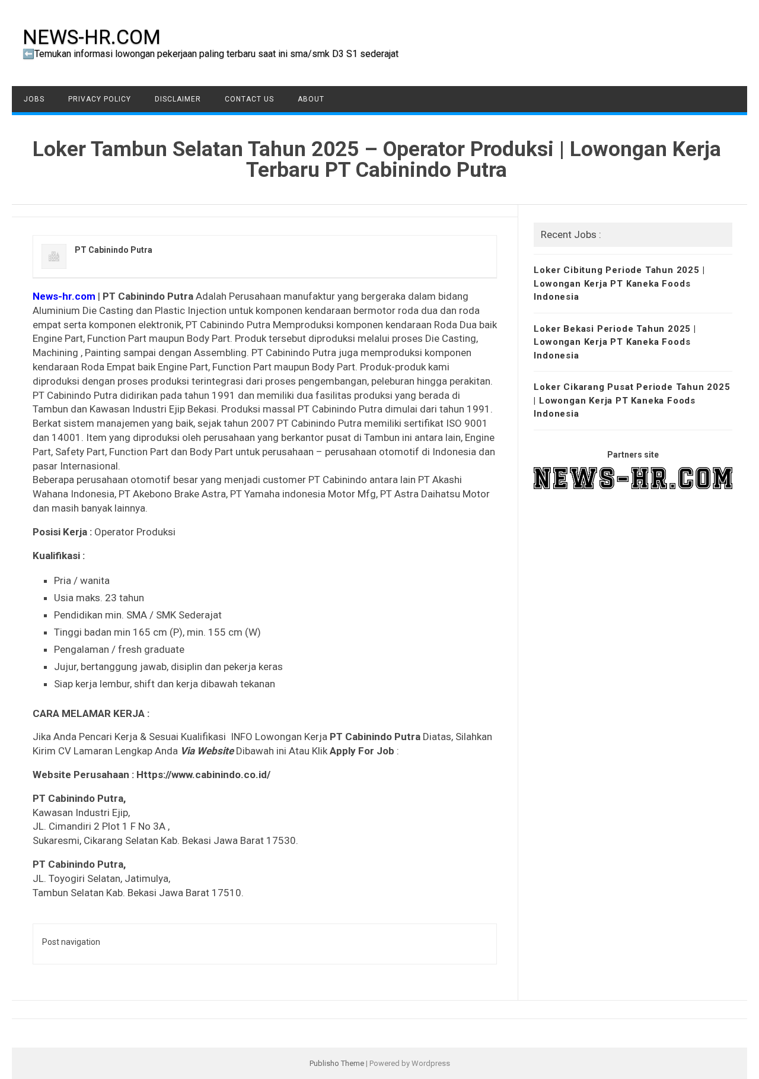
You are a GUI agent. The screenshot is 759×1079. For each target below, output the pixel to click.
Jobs (34, 99)
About (311, 99)
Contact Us (249, 99)
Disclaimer (178, 99)
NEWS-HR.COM (92, 37)
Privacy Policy (99, 99)
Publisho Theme (337, 1063)
